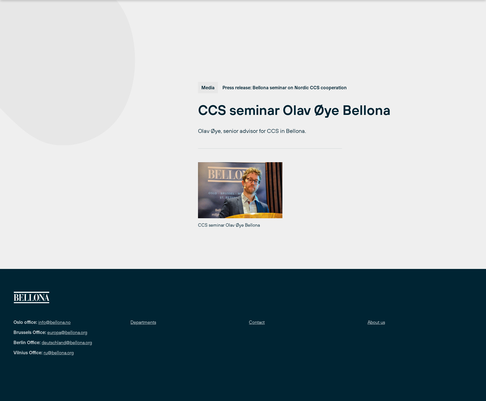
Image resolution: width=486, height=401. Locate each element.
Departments (143, 322)
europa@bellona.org (67, 332)
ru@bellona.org (59, 352)
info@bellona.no (54, 322)
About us (376, 322)
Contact (257, 322)
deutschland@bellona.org (67, 342)
